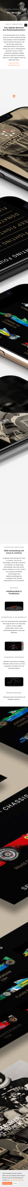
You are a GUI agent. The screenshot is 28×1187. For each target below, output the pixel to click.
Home (14, 2)
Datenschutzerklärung (17, 1180)
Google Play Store (14, 65)
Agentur (14, 6)
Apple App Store (14, 63)
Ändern (15, 1183)
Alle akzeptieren (7, 1183)
